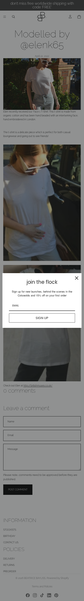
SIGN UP (42, 318)
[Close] (77, 278)
